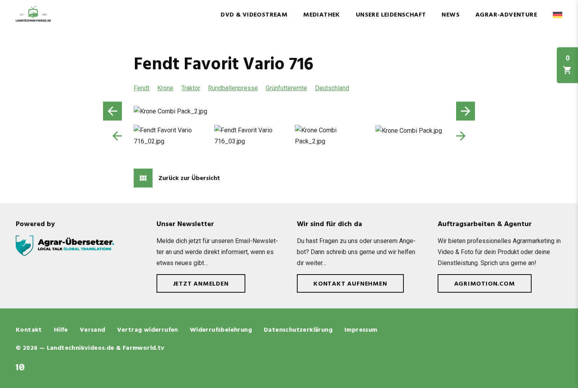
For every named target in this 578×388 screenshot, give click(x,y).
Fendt (141, 88)
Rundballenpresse (233, 88)
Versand (92, 330)
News (451, 15)
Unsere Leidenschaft (391, 15)
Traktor (190, 88)
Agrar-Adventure (506, 15)
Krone (165, 88)
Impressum (360, 330)
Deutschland (332, 88)
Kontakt (29, 330)
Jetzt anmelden (201, 284)
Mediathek (321, 15)
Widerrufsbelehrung (221, 330)
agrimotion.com (484, 284)
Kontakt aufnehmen (350, 284)
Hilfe (61, 330)
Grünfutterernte (286, 88)
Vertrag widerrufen (147, 330)
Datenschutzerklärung (298, 330)
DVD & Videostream (254, 15)
